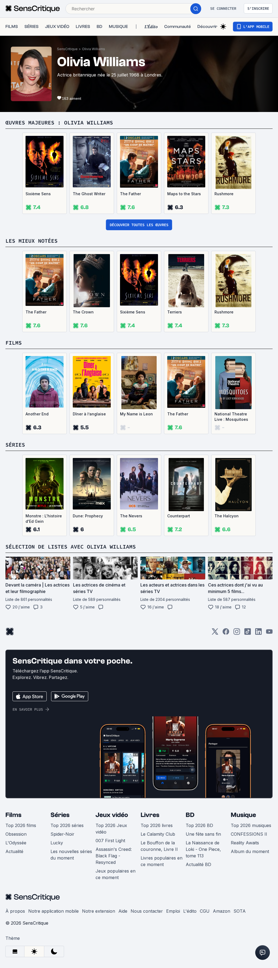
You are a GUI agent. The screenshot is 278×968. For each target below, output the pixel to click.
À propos (15, 911)
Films (13, 815)
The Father (130, 193)
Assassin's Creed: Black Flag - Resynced (114, 856)
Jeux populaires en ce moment (115, 874)
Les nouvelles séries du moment (71, 855)
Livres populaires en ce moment (161, 861)
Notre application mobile (53, 911)
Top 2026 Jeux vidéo (111, 829)
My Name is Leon (136, 414)
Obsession (16, 834)
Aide (122, 911)
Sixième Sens (38, 193)
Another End (37, 414)
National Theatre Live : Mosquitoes (231, 417)
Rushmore (223, 193)
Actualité (14, 851)
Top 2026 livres (157, 825)
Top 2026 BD (199, 825)
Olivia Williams (93, 49)
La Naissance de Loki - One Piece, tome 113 (203, 849)
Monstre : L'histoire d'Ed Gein (44, 519)
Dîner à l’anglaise (89, 414)
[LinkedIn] (258, 633)
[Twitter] (215, 633)
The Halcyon (226, 516)
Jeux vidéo (112, 815)
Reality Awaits (245, 842)
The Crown (83, 312)
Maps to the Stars (184, 193)
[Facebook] (226, 633)
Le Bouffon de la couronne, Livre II (159, 846)
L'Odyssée (15, 842)
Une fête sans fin (203, 834)
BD (190, 815)
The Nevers (131, 516)
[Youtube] (269, 633)
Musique (243, 815)
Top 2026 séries (67, 825)
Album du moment (250, 851)
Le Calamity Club (158, 834)
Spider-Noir (62, 834)
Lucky (56, 842)
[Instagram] (236, 633)
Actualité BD (198, 864)
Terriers (174, 312)
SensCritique (67, 49)
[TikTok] (247, 633)
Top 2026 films (20, 825)
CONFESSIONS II (249, 834)
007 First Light (110, 840)
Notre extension (98, 911)
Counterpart (178, 516)
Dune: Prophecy (88, 516)
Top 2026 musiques (251, 825)
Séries (60, 815)
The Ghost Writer (89, 193)
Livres (150, 815)
